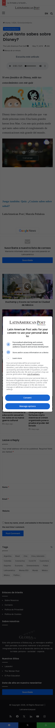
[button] (27, 358)
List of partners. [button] (33, 374)
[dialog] (27, 364)
